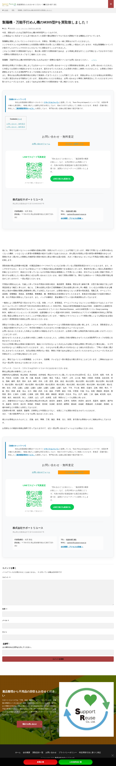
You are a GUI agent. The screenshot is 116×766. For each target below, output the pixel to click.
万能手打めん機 (33, 28)
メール (5, 620)
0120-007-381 (71, 211)
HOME (6, 10)
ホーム (18, 752)
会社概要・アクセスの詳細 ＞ (72, 218)
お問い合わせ (51, 752)
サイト (4, 632)
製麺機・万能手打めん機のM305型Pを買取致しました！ (35, 10)
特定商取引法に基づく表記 (90, 752)
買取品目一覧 (37, 752)
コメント (6, 577)
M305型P (12, 28)
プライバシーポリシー (68, 752)
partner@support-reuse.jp (76, 214)
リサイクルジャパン (51, 102)
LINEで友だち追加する (62, 179)
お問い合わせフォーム (41, 144)
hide (19, 119)
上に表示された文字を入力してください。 (17, 647)
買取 (13, 10)
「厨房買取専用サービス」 (25, 108)
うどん (18, 28)
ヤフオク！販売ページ (74, 144)
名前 (4, 609)
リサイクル (24, 28)
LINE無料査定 (75, 762)
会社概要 (26, 752)
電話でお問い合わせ (29, 724)
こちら (94, 60)
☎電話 (39, 762)
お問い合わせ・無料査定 (15, 124)
